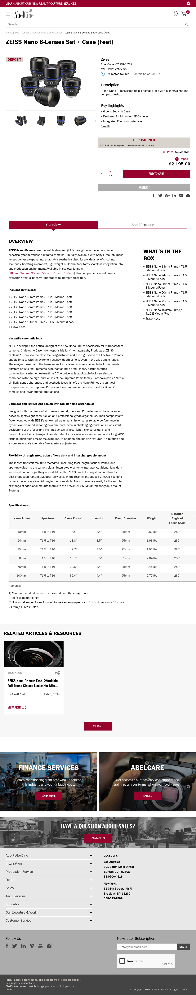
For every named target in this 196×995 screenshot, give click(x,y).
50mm (46, 273)
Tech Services (15, 896)
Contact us (98, 838)
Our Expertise (15, 912)
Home (9, 32)
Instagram (49, 946)
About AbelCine (17, 855)
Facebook (7, 946)
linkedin (23, 946)
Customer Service (18, 920)
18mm (13, 273)
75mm (57, 273)
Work (33, 912)
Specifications (142, 225)
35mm (35, 273)
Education (13, 904)
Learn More (49, 796)
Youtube (40, 946)
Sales (10, 888)
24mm (24, 273)
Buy (17, 32)
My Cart (188, 12)
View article (16, 707)
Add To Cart (156, 174)
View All (98, 726)
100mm (69, 273)
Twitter (14, 946)
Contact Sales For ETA (147, 74)
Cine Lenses (56, 32)
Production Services (20, 872)
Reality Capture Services (57, 3)
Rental (10, 880)
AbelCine (23, 13)
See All (105, 126)
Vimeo (31, 946)
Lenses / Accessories (33, 32)
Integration (14, 863)
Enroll (147, 796)
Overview (53, 225)
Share (57, 673)
